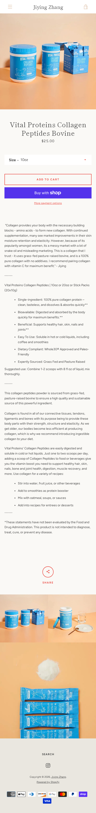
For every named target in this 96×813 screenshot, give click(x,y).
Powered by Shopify (48, 782)
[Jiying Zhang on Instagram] (48, 765)
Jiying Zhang (48, 7)
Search (48, 754)
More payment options (48, 203)
